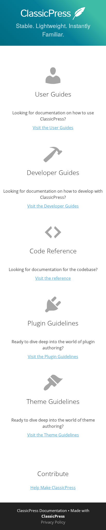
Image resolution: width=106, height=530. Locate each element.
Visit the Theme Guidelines (53, 435)
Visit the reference (53, 278)
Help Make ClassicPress (53, 487)
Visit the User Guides (53, 128)
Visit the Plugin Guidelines (53, 356)
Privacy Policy (53, 522)
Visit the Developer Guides (53, 206)
